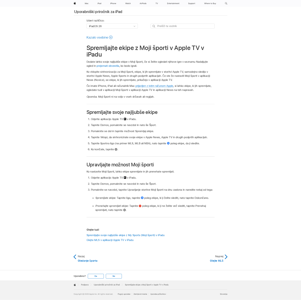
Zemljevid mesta (140, 294)
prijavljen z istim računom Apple (154, 85)
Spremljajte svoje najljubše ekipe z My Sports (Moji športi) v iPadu (126, 235)
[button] (226, 3)
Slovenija (223, 294)
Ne (114, 276)
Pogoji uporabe (124, 294)
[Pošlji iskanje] (154, 26)
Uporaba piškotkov (158, 294)
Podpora (85, 285)
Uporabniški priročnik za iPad (98, 11)
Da (96, 276)
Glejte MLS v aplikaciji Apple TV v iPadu (110, 240)
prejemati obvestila (108, 65)
